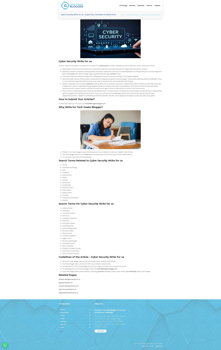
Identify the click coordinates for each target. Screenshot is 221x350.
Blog (151, 346)
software (113, 74)
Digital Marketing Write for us (68, 293)
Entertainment (75, 312)
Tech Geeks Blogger (157, 343)
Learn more (100, 331)
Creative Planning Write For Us (69, 286)
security (71, 74)
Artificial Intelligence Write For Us (69, 279)
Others (75, 327)
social (86, 154)
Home (122, 14)
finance (75, 315)
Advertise (159, 346)
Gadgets (157, 5)
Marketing (140, 5)
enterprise (89, 84)
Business (132, 5)
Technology (123, 5)
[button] (5, 345)
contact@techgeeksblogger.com (95, 104)
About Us (145, 346)
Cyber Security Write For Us (67, 289)
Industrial (75, 321)
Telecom (149, 5)
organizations (104, 66)
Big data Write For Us (66, 283)
